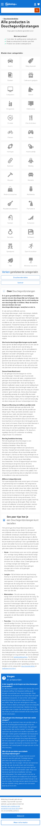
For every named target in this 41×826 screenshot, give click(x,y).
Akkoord (20, 816)
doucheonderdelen (28, 666)
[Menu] (2, 4)
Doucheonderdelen (11, 19)
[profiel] (35, 4)
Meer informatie (20, 822)
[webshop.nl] (17, 4)
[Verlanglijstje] (38, 4)
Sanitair (21, 283)
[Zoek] (37, 10)
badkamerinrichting (9, 668)
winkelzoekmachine (21, 657)
